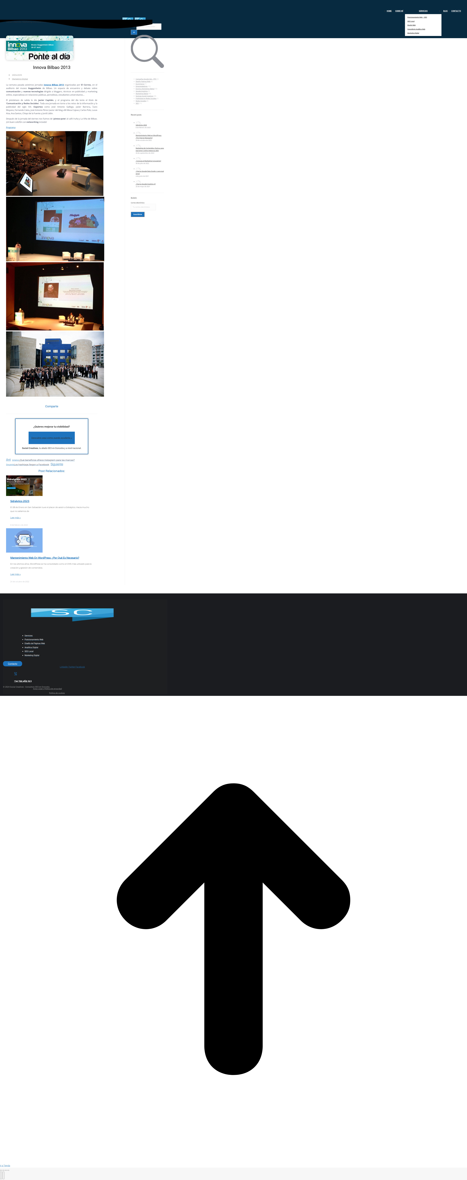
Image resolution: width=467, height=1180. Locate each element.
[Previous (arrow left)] (1, 1175)
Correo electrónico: (138, 203)
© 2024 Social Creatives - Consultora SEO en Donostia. (26, 687)
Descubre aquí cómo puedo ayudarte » (51, 438)
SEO (137, 103)
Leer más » (15, 517)
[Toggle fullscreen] (6, 1170)
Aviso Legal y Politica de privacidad (47, 689)
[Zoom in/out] (8, 1170)
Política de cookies (57, 693)
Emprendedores (141, 86)
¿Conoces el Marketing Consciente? (148, 161)
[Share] (3, 1170)
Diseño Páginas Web (143, 81)
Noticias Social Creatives (144, 96)
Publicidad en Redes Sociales (146, 98)
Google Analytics (142, 91)
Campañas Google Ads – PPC (146, 79)
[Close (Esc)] (1, 1170)
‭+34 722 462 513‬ (23, 680)
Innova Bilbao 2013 (54, 84)
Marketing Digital (20, 79)
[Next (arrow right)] (3, 1175)
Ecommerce (140, 84)
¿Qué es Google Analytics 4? (146, 184)
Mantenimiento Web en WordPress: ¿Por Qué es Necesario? (44, 557)
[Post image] (138, 123)
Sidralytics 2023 (19, 501)
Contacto (12, 663)
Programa (10, 127)
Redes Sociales (141, 101)
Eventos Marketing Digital (145, 89)
